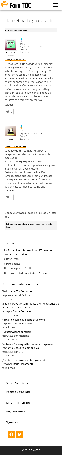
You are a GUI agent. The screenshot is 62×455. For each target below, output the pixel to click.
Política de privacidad (18, 391)
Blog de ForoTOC (16, 411)
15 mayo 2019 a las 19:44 (15, 146)
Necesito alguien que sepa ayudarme (23, 319)
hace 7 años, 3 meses (35, 273)
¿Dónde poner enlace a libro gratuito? (23, 360)
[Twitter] (19, 434)
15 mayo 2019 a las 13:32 (15, 59)
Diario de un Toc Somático (17, 291)
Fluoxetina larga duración (16, 331)
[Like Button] (8, 112)
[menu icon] (56, 5)
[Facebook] (11, 434)
